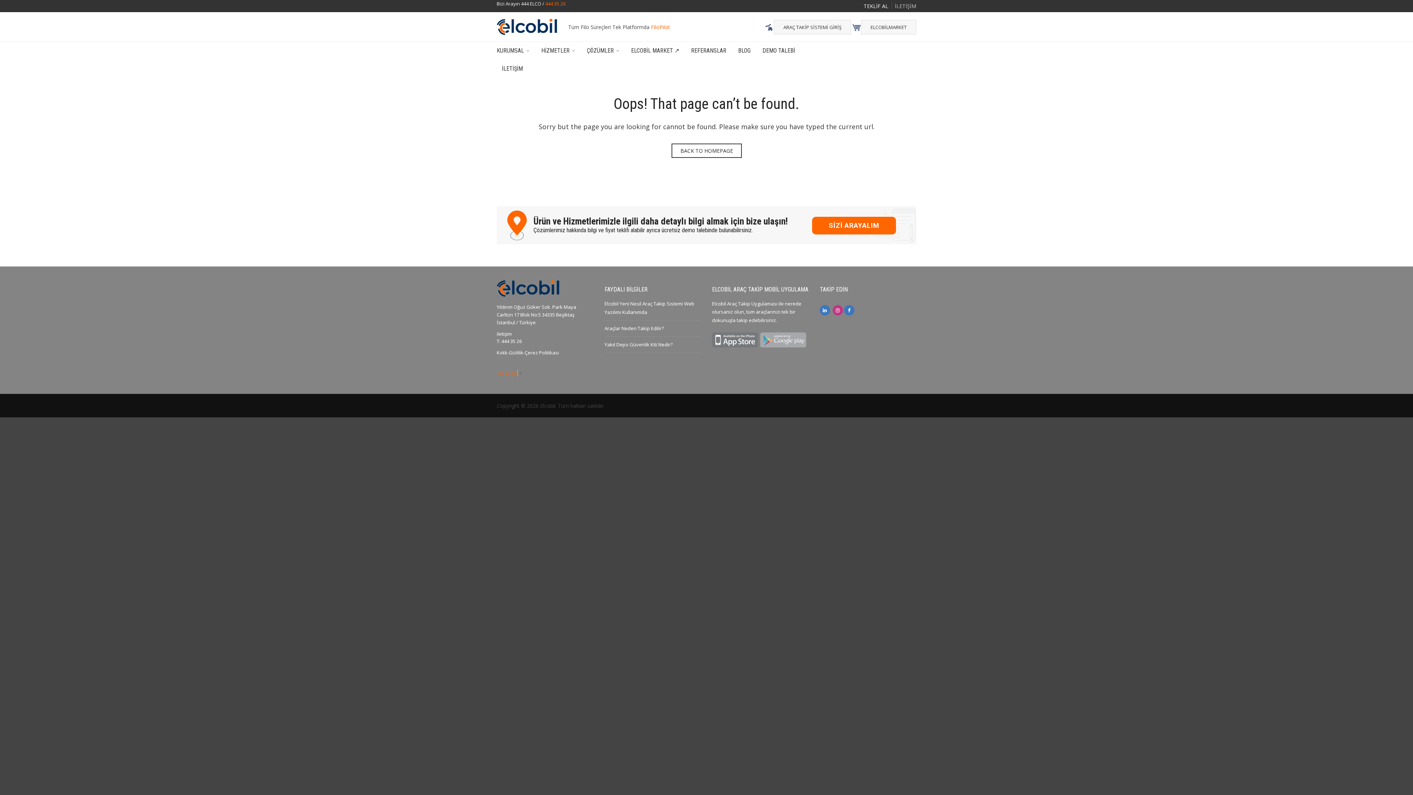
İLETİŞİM (905, 6)
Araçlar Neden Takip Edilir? (634, 328)
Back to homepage (706, 150)
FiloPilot (660, 27)
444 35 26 (555, 3)
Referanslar (708, 50)
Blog (744, 50)
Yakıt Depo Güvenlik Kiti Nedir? (639, 344)
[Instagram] (838, 310)
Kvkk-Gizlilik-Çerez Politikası (528, 352)
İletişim (512, 68)
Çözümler (600, 50)
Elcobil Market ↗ (655, 50)
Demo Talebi (778, 50)
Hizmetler (555, 50)
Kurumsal (510, 50)
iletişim (504, 334)
